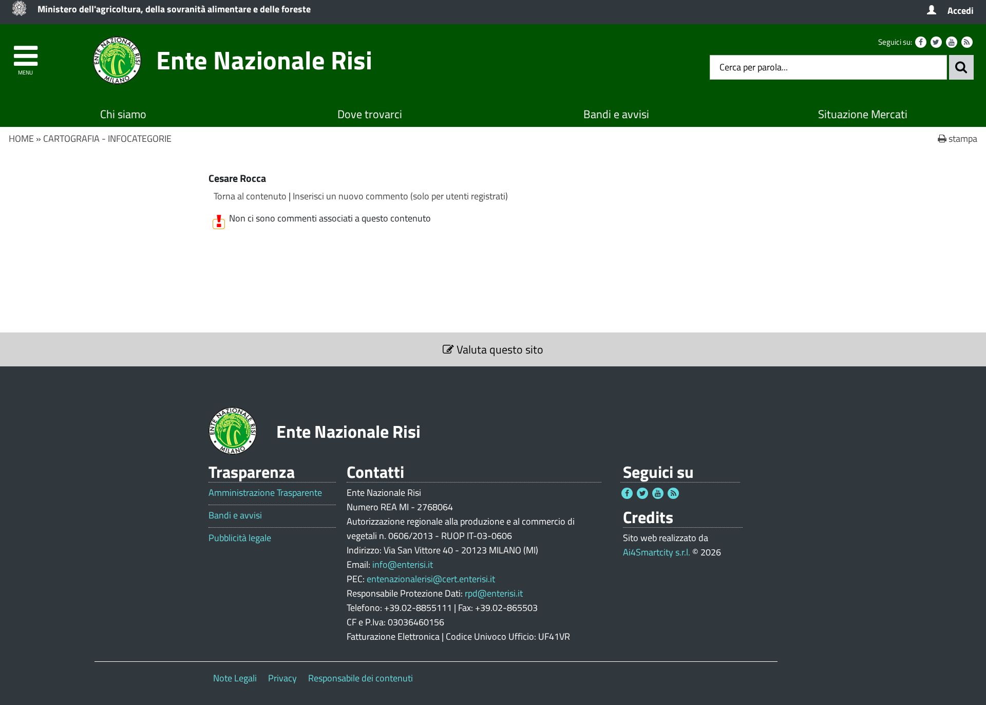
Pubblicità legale (239, 538)
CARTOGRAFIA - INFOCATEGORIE (107, 138)
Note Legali (235, 678)
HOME (21, 138)
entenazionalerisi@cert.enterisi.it (431, 579)
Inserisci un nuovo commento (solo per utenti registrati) (400, 196)
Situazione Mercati (862, 114)
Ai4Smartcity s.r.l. (656, 552)
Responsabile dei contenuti (360, 678)
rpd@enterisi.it (494, 593)
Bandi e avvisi (616, 114)
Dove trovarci (369, 114)
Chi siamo (123, 114)
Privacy (282, 678)
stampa (961, 138)
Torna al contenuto (250, 196)
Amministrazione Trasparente (265, 492)
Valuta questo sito (498, 349)
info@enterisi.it (402, 564)
